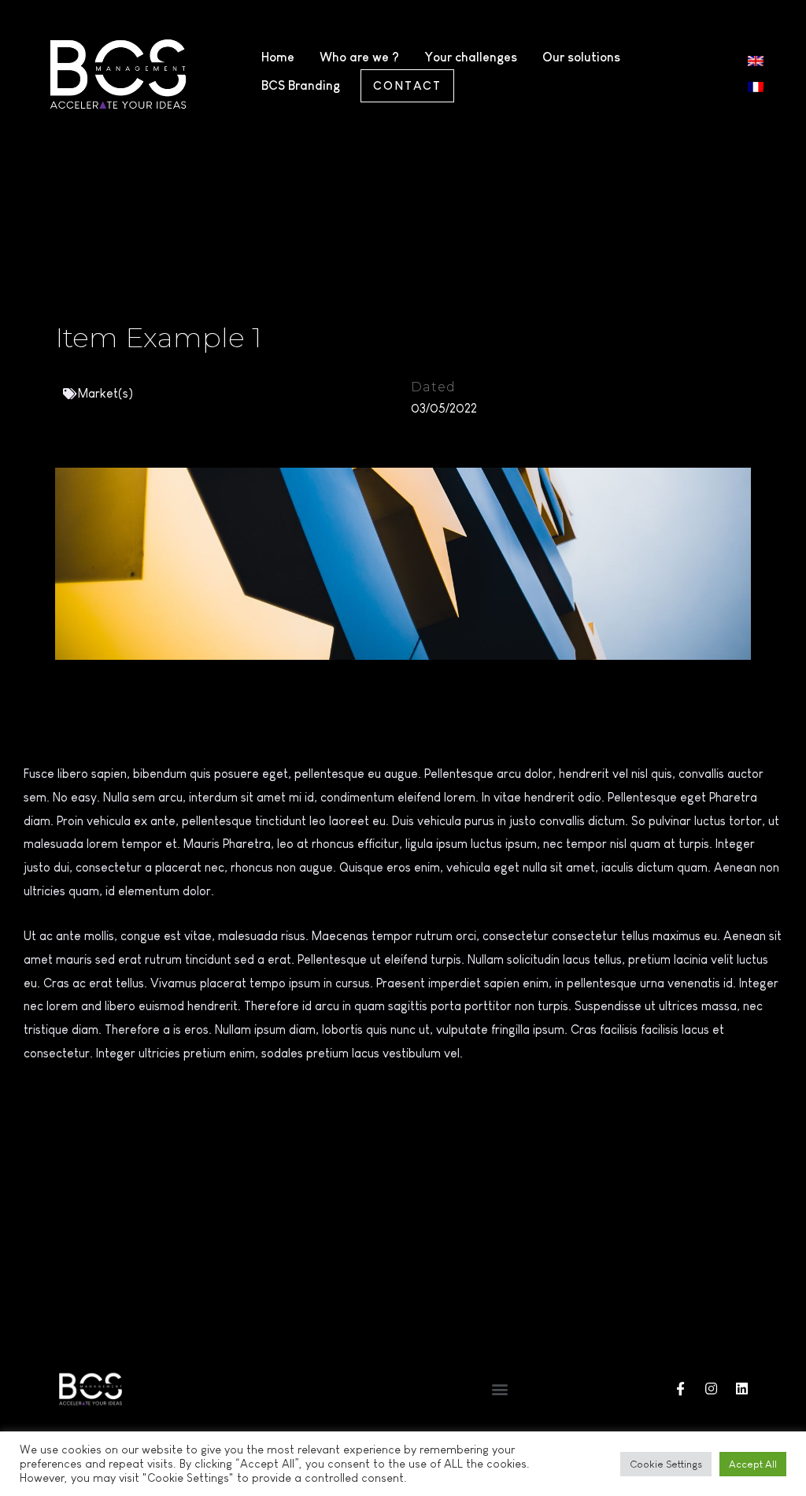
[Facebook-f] (680, 1389)
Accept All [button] (753, 1464)
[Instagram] (711, 1389)
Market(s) (105, 393)
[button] (499, 1389)
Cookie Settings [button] (666, 1464)
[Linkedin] (742, 1389)
